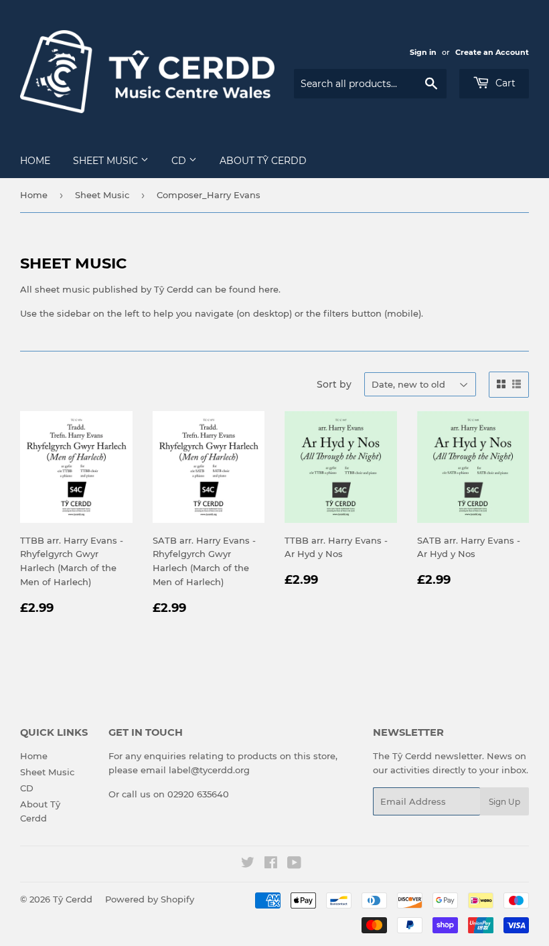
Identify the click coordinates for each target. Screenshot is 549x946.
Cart (504, 83)
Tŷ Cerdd (72, 899)
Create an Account (492, 52)
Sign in (423, 52)
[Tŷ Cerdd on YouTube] (294, 864)
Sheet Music (107, 161)
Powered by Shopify (149, 899)
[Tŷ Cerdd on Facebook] (271, 864)
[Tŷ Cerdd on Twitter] (247, 864)
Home (35, 161)
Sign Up (504, 802)
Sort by (334, 384)
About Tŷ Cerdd (263, 161)
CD (180, 161)
